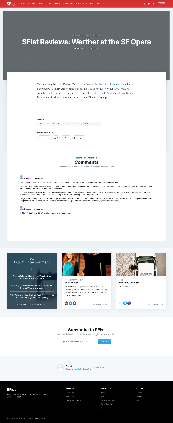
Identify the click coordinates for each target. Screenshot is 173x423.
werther (97, 124)
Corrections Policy (107, 404)
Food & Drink (68, 4)
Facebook (139, 393)
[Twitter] (149, 4)
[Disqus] (86, 203)
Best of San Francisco (74, 400)
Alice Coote (116, 84)
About (103, 393)
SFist (11, 389)
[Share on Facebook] (74, 303)
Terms (43, 418)
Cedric (98, 36)
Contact (101, 4)
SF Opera (87, 124)
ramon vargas (75, 124)
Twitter (138, 396)
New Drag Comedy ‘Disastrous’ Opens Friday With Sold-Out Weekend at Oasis (32, 286)
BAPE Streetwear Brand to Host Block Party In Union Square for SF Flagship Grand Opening (32, 296)
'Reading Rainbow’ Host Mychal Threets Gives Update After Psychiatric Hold (32, 277)
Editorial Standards (108, 400)
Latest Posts (70, 393)
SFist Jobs (70, 396)
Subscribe (161, 4)
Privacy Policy (33, 418)
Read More (100, 367)
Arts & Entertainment (85, 4)
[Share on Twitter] (70, 303)
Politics (31, 4)
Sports (57, 4)
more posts (75, 369)
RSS (137, 400)
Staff (102, 396)
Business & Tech (44, 4)
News (23, 4)
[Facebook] (145, 4)
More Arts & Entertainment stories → (31, 304)
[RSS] (154, 4)
